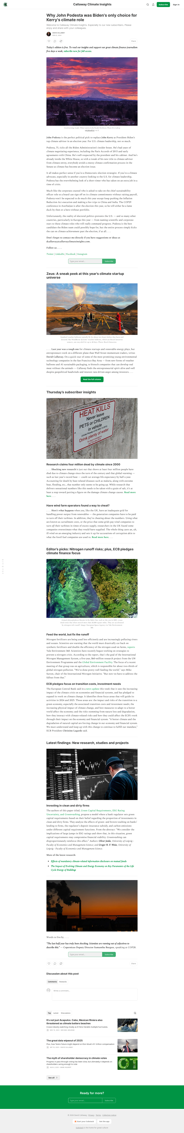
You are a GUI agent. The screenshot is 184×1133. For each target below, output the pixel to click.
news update (92, 689)
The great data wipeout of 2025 (64, 1040)
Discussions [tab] (65, 1013)
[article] (92, 1027)
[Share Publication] (153, 4)
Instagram (82, 254)
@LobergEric (89, 130)
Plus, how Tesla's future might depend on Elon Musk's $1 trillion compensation (80, 1044)
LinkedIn (59, 254)
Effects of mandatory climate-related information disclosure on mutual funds (89, 861)
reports (131, 647)
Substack (79, 1127)
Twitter (50, 254)
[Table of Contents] (3, 566)
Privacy (91, 1115)
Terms (98, 1115)
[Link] (43, 276)
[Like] (48, 41)
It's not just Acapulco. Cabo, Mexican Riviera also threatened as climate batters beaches (74, 1022)
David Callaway (58, 33)
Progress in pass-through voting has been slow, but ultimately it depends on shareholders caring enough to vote (79, 1062)
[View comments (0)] (54, 41)
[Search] (147, 4)
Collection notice (109, 1115)
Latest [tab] (55, 1013)
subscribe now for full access (77, 51)
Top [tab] (49, 1013)
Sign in (176, 4)
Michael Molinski (67, 1030)
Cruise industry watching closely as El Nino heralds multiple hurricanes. (77, 1027)
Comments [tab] (52, 982)
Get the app (104, 1121)
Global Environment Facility (97, 662)
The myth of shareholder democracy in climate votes (76, 1058)
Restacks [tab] (63, 982)
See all (51, 1077)
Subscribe (163, 4)
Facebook (70, 254)
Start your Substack (85, 1121)
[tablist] (57, 981)
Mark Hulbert (65, 1067)
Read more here (100, 537)
